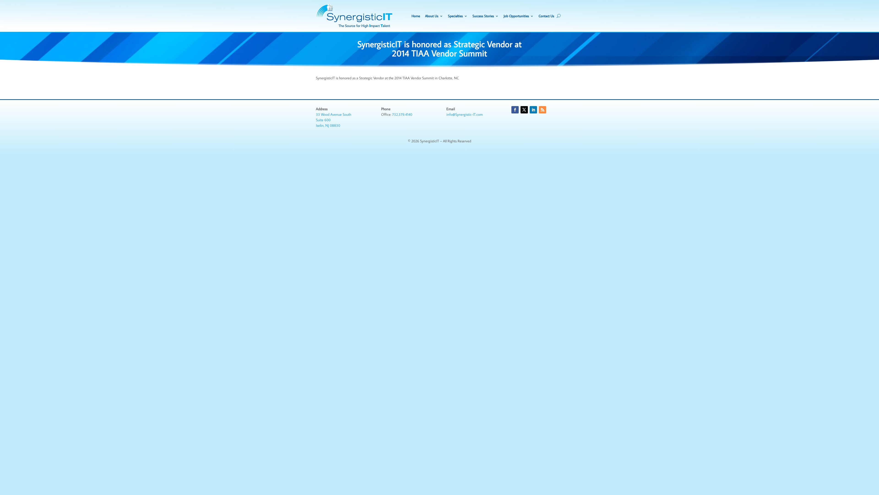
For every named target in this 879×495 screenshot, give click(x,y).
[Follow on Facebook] (515, 109)
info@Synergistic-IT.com (464, 114)
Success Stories (483, 16)
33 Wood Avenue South (333, 114)
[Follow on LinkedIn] (533, 109)
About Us (431, 16)
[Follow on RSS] (542, 109)
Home (416, 16)
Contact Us (546, 16)
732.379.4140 (402, 114)
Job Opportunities (516, 16)
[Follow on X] (524, 109)
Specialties (455, 16)
